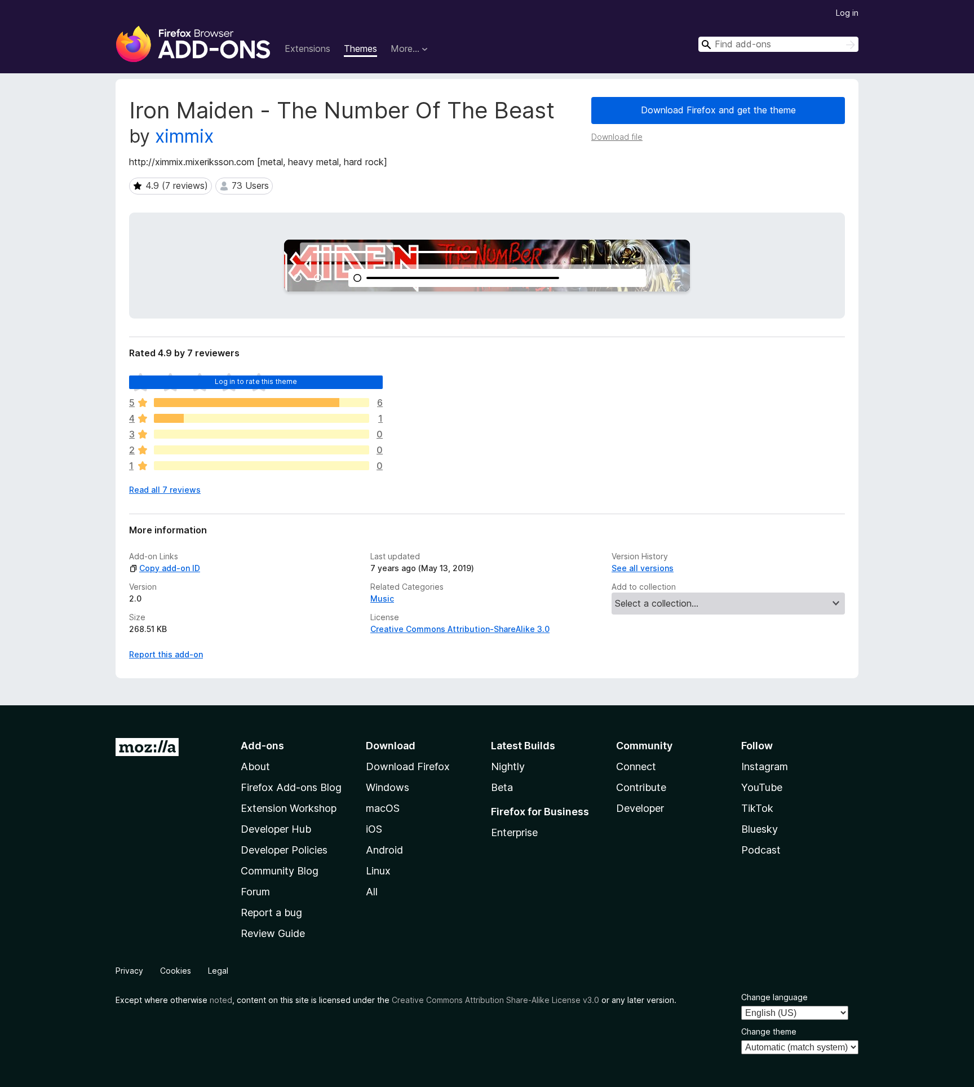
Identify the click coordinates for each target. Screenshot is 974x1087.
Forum (255, 892)
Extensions (307, 48)
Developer (640, 808)
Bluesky (759, 829)
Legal (218, 970)
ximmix (184, 136)
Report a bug (271, 912)
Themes (360, 48)
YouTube (761, 787)
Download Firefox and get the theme (718, 110)
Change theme (768, 1031)
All (372, 892)
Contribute (641, 787)
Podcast (761, 850)
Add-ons (262, 746)
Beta (502, 787)
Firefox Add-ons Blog (291, 787)
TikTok (757, 808)
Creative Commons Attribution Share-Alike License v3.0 (495, 1000)
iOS (374, 829)
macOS (383, 808)
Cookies (175, 970)
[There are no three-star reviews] (261, 434)
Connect (636, 766)
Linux (378, 871)
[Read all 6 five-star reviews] (261, 402)
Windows (387, 787)
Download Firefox (408, 766)
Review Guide (273, 933)
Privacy (129, 970)
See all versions (643, 568)
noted (221, 1000)
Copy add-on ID (169, 568)
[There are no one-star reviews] (261, 465)
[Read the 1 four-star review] (261, 418)
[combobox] (778, 44)
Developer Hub (276, 829)
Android (384, 850)
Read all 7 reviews (165, 489)
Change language (774, 997)
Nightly (508, 766)
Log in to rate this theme (256, 381)
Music (382, 598)
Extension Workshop (289, 808)
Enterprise (514, 832)
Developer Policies (284, 850)
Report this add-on (166, 654)
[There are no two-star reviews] (261, 449)
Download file (617, 137)
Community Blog (279, 871)
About (255, 766)
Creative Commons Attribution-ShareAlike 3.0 (460, 629)
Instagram (764, 766)
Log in (847, 12)
